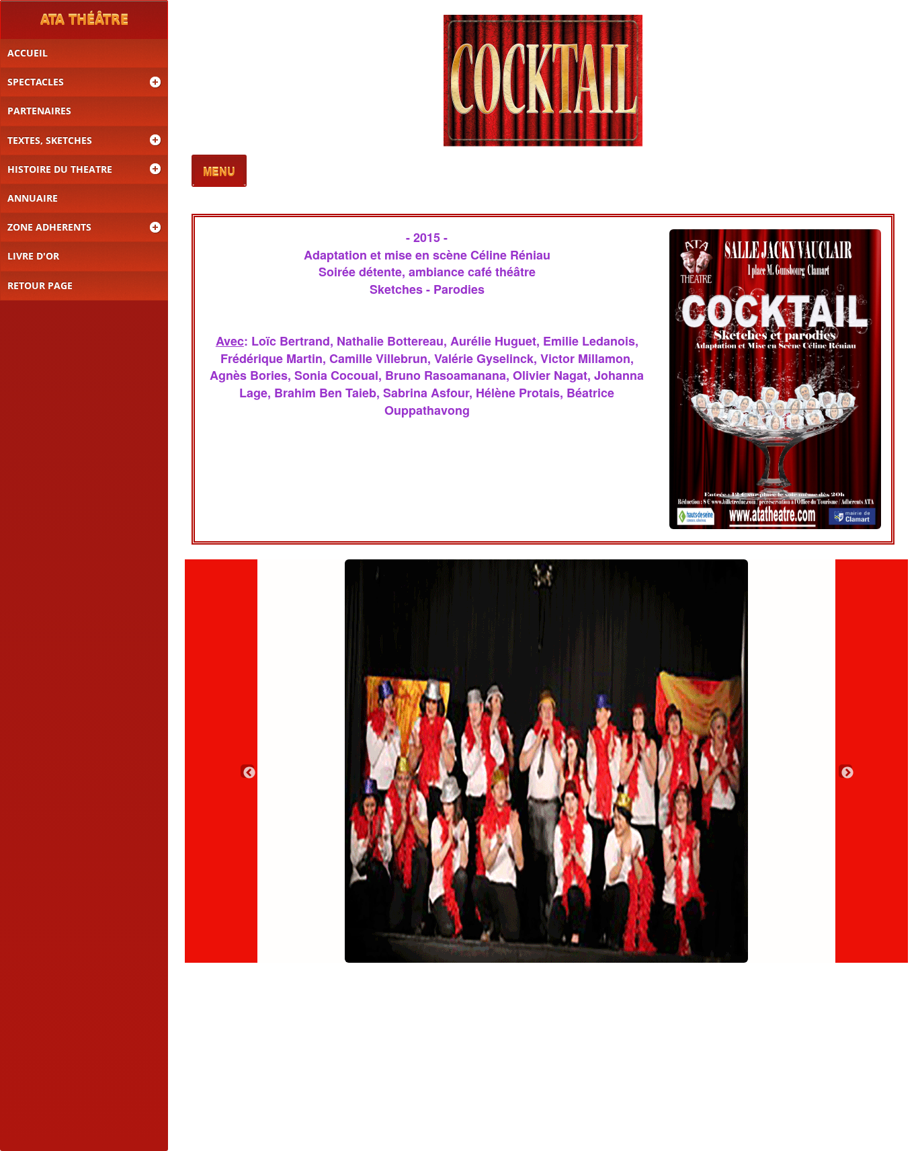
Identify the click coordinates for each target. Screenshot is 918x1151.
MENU (219, 172)
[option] (546, 761)
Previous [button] (247, 771)
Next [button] (845, 771)
